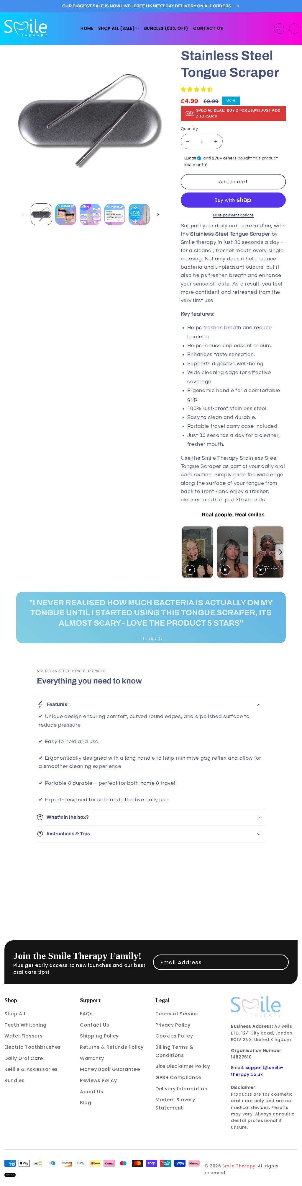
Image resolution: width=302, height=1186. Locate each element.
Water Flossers (23, 1035)
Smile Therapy (238, 1166)
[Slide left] (22, 214)
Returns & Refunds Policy (112, 1047)
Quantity (189, 128)
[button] (118, 28)
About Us (91, 1091)
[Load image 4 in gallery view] (114, 214)
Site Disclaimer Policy (182, 1066)
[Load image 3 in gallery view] (90, 214)
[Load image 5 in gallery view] (139, 214)
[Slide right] (158, 214)
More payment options (233, 215)
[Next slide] (280, 552)
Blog (85, 1102)
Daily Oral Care (23, 1058)
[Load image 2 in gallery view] (65, 214)
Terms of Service (176, 1013)
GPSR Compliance (178, 1077)
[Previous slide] (186, 552)
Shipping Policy (99, 1035)
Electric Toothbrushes (32, 1047)
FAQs (86, 1013)
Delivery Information (181, 1088)
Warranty (92, 1058)
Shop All (14, 1013)
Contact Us (94, 1025)
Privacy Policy (172, 1025)
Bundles (14, 1080)
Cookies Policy (174, 1035)
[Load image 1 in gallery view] (41, 214)
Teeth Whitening (25, 1025)
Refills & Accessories (31, 1069)
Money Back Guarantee (110, 1069)
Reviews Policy (98, 1080)
